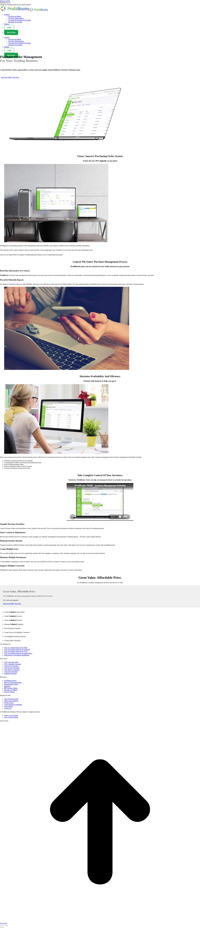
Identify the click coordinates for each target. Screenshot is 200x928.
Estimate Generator (10, 893)
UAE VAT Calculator (11, 886)
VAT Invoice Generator (12, 889)
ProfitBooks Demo (10, 900)
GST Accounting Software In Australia (17, 869)
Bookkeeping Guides (11, 904)
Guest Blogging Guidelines (13, 924)
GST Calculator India (11, 882)
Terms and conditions (11, 920)
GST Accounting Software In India (15, 867)
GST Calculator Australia (12, 884)
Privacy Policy (9, 922)
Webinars (7, 906)
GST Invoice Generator (12, 887)
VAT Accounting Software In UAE (15, 871)
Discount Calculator (11, 891)
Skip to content (5, 1)
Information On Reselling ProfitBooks (16, 875)
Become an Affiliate (10, 909)
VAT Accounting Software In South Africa (18, 873)
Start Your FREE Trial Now (12, 820)
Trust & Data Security (11, 918)
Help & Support (9, 911)
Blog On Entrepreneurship (13, 902)
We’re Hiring (8, 926)
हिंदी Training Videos (11, 908)
